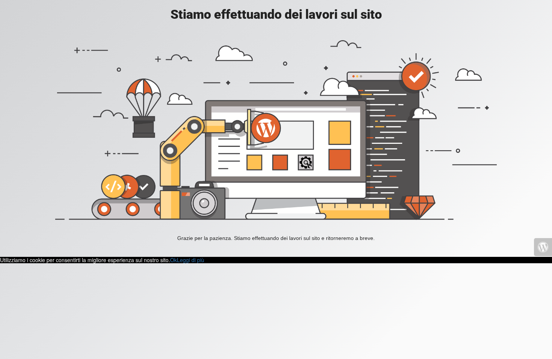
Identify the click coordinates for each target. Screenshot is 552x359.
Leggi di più (190, 260)
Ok (173, 260)
